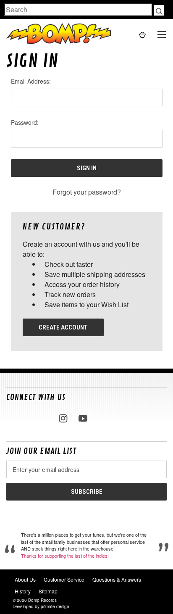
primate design (55, 606)
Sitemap (48, 591)
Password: (25, 122)
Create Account (63, 327)
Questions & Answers (116, 579)
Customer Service (64, 579)
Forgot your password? (86, 192)
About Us (25, 579)
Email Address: (31, 81)
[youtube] (83, 418)
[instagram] (63, 418)
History (23, 591)
